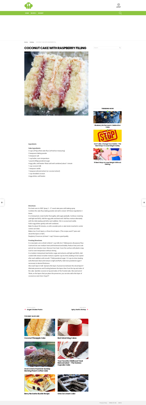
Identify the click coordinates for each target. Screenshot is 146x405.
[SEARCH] (120, 13)
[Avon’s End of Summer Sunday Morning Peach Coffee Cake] (39, 354)
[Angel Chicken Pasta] (2, 202)
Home (27, 13)
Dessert (41, 13)
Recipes (33, 13)
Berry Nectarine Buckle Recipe (37, 393)
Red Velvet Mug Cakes (67, 338)
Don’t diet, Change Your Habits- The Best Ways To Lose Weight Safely (107, 145)
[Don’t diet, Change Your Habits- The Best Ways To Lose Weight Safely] (107, 136)
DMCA (120, 403)
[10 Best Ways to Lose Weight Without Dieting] (107, 154)
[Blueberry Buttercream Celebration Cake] (107, 117)
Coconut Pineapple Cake (34, 338)
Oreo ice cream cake (66, 393)
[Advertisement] (73, 28)
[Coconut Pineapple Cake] (39, 327)
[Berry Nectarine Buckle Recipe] (39, 383)
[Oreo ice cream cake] (73, 383)
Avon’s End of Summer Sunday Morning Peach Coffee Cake (37, 370)
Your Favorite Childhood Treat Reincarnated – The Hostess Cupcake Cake (70, 363)
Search (120, 48)
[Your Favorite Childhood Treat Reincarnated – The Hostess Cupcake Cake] (73, 350)
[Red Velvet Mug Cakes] (73, 327)
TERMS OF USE (112, 403)
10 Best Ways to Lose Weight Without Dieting (107, 163)
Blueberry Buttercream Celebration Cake (108, 126)
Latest (118, 7)
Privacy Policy (103, 403)
